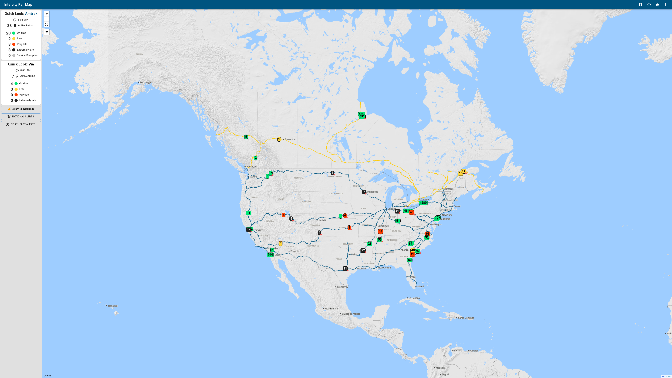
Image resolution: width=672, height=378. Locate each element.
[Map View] (640, 4)
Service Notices (23, 109)
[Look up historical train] (649, 4)
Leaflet (667, 376)
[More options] (666, 4)
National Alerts (23, 116)
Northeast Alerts (23, 124)
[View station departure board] (657, 4)
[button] (396, 210)
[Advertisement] (21, 253)
